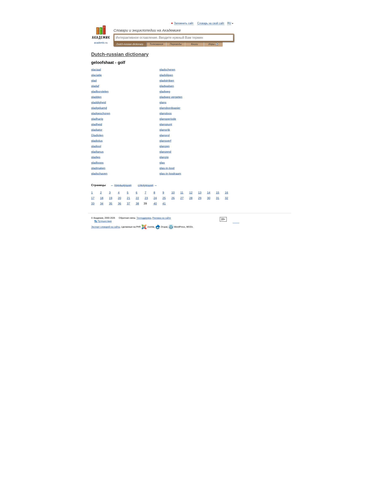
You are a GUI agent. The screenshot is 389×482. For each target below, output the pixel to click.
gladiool (96, 146)
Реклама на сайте (161, 218)
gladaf (95, 86)
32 (226, 198)
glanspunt (165, 124)
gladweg (164, 91)
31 (217, 198)
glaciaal (96, 69)
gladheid (96, 124)
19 (110, 198)
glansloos (165, 113)
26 (173, 198)
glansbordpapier (169, 107)
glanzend (165, 151)
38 (137, 203)
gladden (96, 97)
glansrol (164, 135)
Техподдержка (144, 218)
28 (190, 198)
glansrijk (164, 129)
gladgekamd (99, 107)
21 (128, 198)
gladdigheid (98, 102)
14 (208, 192)
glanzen (164, 146)
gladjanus (97, 151)
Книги (194, 44)
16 (226, 192)
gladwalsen (166, 86)
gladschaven (99, 173)
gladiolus (97, 140)
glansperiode (167, 118)
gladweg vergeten (170, 97)
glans (162, 102)
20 (119, 198)
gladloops (97, 162)
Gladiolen (97, 135)
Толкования (156, 44)
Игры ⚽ (213, 44)
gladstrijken (166, 80)
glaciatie (96, 75)
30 (208, 198)
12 (190, 192)
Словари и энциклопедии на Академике (147, 30)
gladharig (97, 118)
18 (101, 198)
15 (217, 192)
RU (229, 23)
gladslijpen (166, 75)
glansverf (165, 140)
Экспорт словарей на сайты (105, 227)
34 (101, 203)
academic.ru (101, 42)
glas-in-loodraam (170, 173)
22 (137, 198)
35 (110, 203)
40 (155, 203)
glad (94, 80)
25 (164, 198)
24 (155, 198)
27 (182, 198)
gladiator (96, 129)
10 (173, 192)
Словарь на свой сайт (210, 23)
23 (146, 198)
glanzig (164, 157)
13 (199, 192)
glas (162, 162)
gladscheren (167, 69)
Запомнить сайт (183, 23)
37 (128, 203)
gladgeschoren (100, 113)
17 (92, 198)
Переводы (176, 44)
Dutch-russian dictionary (129, 44)
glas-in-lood (166, 168)
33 (92, 203)
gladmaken (98, 168)
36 (119, 203)
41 (164, 203)
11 (181, 192)
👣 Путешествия (103, 221)
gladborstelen (100, 91)
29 (199, 198)
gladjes (95, 157)
